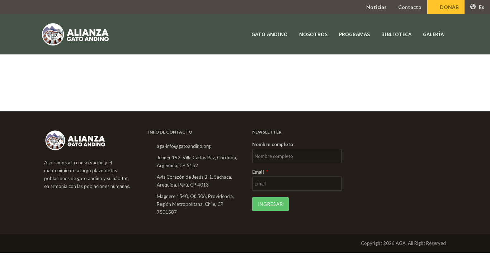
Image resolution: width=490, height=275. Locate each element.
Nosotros (313, 34)
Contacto (409, 7)
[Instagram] (61, 243)
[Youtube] (76, 243)
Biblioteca (396, 34)
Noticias (376, 7)
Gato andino (269, 34)
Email (258, 172)
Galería (433, 34)
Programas (354, 34)
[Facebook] (47, 243)
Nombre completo (272, 144)
